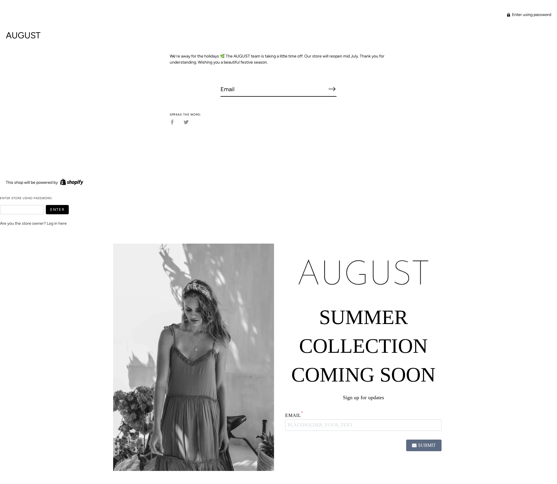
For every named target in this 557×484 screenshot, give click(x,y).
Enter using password (531, 14)
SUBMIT (427, 445)
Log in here (57, 223)
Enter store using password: (26, 198)
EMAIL (294, 415)
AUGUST (23, 35)
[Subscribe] (331, 88)
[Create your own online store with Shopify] (71, 182)
